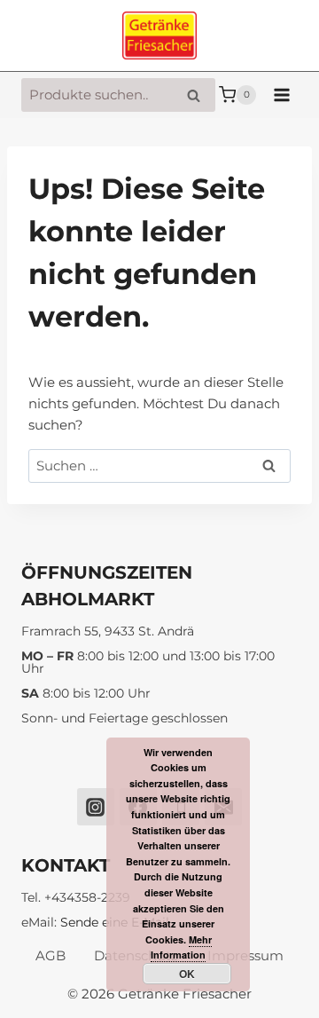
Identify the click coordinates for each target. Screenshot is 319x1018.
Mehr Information (181, 947)
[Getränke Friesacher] (159, 36)
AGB (50, 955)
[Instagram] (95, 806)
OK (187, 974)
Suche (198, 95)
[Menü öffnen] (281, 94)
